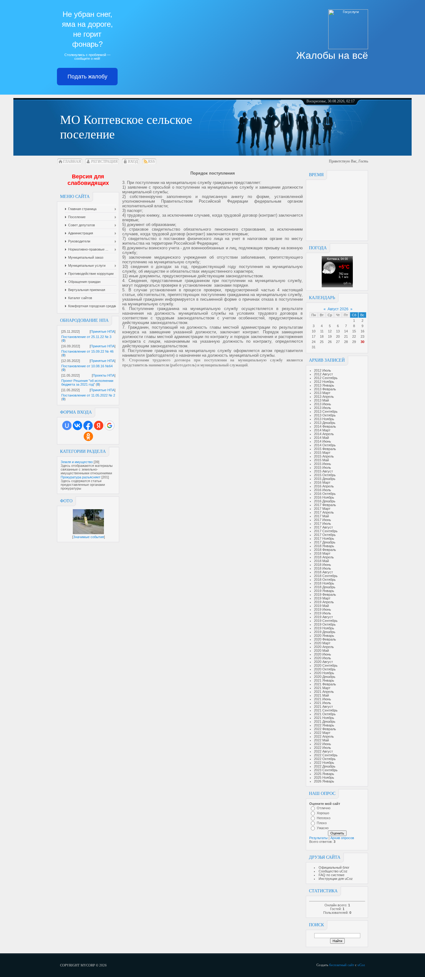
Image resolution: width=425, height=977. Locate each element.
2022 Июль (322, 747)
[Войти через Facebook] (88, 425)
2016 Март (322, 482)
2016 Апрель (324, 486)
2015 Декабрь (324, 479)
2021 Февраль (325, 684)
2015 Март (322, 452)
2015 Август (323, 471)
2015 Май (321, 460)
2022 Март (322, 733)
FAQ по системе (331, 875)
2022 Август (323, 751)
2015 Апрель (324, 456)
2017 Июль (322, 523)
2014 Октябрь (325, 445)
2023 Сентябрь (326, 770)
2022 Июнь (322, 744)
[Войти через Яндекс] (98, 425)
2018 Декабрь (324, 587)
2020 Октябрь (325, 669)
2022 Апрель (324, 736)
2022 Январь (324, 725)
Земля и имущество (77, 462)
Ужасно (323, 828)
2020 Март (322, 643)
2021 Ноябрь (324, 718)
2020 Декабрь (324, 677)
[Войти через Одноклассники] (88, 436)
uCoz (361, 965)
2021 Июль (322, 703)
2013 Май (321, 400)
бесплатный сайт (341, 965)
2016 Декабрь (324, 501)
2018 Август (323, 572)
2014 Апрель (324, 434)
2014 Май (321, 437)
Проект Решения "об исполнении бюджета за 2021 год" (87, 382)
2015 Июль (322, 467)
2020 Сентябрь (326, 665)
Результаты (318, 838)
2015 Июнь (322, 464)
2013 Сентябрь (326, 411)
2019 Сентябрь (326, 620)
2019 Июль (322, 613)
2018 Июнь (322, 564)
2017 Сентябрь (326, 531)
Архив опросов (342, 838)
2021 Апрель (324, 691)
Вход (133, 161)
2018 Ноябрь (324, 583)
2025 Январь (324, 774)
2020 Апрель (324, 647)
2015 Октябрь (325, 475)
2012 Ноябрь (324, 381)
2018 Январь (324, 546)
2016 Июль (322, 490)
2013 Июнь (322, 404)
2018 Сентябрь (326, 576)
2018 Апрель (324, 557)
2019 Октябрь (325, 624)
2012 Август (323, 374)
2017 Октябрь (325, 535)
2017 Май (321, 516)
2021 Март (322, 688)
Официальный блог (334, 867)
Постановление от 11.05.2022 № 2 (88, 395)
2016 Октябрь (325, 494)
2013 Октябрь (325, 415)
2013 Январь (324, 385)
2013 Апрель (324, 396)
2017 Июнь (322, 520)
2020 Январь (324, 635)
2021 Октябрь (325, 714)
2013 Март (322, 393)
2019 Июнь (322, 609)
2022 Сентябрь (326, 755)
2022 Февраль (325, 729)
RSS (151, 161)
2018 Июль (322, 568)
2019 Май (321, 606)
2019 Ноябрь (324, 628)
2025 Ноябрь (324, 777)
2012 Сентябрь (326, 378)
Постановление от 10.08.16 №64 (87, 366)
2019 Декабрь (324, 632)
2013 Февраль (325, 389)
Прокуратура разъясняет (80, 477)
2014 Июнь (322, 441)
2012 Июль (322, 370)
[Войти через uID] (67, 425)
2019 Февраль (325, 594)
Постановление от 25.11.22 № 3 (86, 337)
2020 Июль (322, 658)
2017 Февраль (325, 505)
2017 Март (322, 508)
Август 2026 (338, 309)
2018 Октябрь (325, 579)
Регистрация (104, 161)
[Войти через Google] (109, 425)
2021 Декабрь (324, 721)
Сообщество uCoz (333, 871)
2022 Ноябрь (324, 762)
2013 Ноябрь (324, 419)
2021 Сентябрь (326, 710)
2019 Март (322, 598)
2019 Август (323, 617)
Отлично (323, 808)
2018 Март (322, 553)
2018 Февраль (325, 550)
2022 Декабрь (324, 766)
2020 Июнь (322, 654)
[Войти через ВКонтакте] (77, 425)
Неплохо (323, 818)
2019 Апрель (324, 602)
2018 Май (321, 561)
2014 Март (322, 430)
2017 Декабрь (324, 542)
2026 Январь (324, 781)
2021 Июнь (322, 699)
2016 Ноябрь (324, 497)
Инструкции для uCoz (336, 879)
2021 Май (321, 695)
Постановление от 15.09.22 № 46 (87, 351)
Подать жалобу (87, 76)
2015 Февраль (325, 449)
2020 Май (321, 650)
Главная (72, 161)
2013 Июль (322, 408)
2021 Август (323, 706)
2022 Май (321, 740)
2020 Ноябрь (324, 673)
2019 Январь (324, 591)
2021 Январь (324, 680)
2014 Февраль (325, 426)
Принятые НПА (102, 331)
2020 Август (323, 662)
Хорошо (323, 813)
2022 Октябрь (325, 759)
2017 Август (323, 527)
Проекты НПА (103, 375)
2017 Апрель (324, 512)
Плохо (322, 823)
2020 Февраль (325, 639)
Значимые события (88, 537)
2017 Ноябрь (324, 538)
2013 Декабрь (324, 423)
